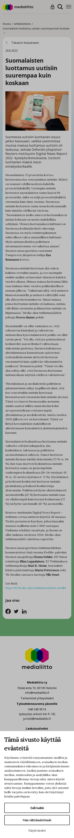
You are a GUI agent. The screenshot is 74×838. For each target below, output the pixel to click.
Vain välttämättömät (37, 820)
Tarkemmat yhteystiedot (37, 698)
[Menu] (68, 6)
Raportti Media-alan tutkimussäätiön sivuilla (35, 588)
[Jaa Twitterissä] (17, 611)
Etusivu (7, 23)
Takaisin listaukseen (25, 43)
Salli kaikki (37, 808)
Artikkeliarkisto (22, 23)
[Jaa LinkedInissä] (25, 611)
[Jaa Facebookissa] (9, 611)
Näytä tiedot (37, 830)
